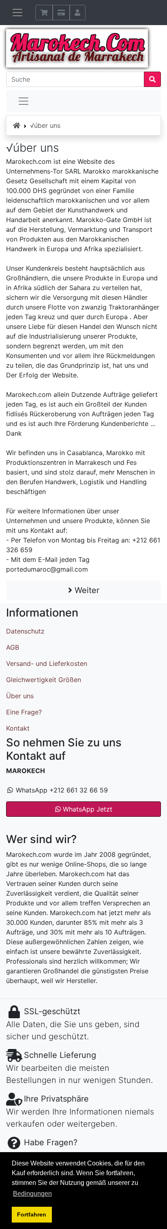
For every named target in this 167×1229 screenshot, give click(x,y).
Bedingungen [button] (32, 1193)
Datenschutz (25, 631)
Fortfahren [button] (31, 1214)
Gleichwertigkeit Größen (43, 680)
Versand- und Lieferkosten (46, 663)
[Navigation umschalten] (17, 12)
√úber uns (45, 125)
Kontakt (18, 728)
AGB (12, 647)
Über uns (20, 696)
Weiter (85, 590)
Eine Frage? (24, 712)
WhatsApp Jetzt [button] (86, 809)
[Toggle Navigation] (23, 101)
